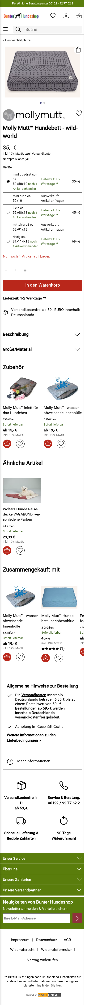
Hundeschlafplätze (17, 40)
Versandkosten (42, 153)
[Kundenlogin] (66, 16)
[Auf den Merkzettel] (78, 113)
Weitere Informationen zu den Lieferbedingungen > (31, 737)
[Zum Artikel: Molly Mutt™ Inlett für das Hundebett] (22, 389)
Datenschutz (46, 940)
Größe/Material (17, 349)
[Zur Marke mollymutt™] (34, 115)
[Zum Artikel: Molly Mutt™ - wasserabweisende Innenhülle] (63, 389)
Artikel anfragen (52, 201)
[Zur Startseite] (21, 16)
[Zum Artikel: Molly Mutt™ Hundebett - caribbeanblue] (59, 597)
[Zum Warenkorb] (79, 16)
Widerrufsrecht (22, 949)
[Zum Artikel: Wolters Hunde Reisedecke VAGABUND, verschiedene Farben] (22, 490)
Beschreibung (16, 334)
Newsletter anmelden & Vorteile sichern (35, 908)
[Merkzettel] (53, 16)
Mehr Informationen (33, 761)
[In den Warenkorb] (7, 444)
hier (58, 985)
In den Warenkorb (42, 285)
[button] (78, 50)
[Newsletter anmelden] (77, 918)
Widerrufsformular (56, 949)
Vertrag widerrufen (42, 960)
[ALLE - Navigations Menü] (5, 29)
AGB (67, 940)
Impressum (20, 940)
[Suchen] (19, 30)
